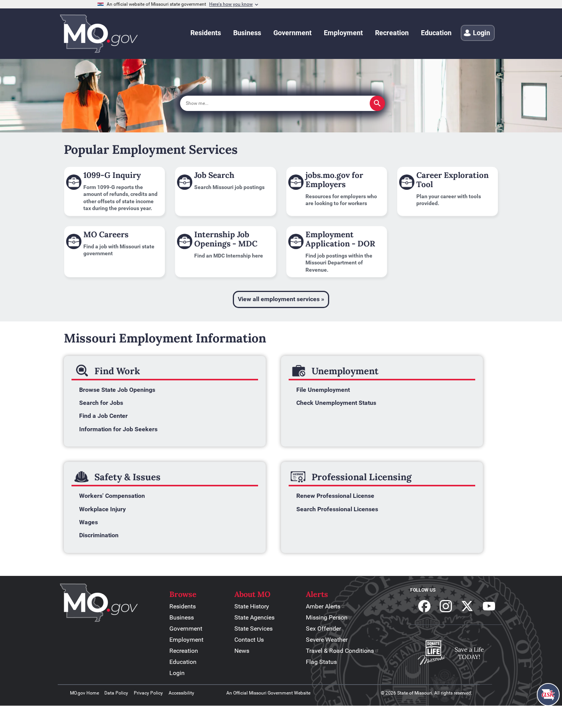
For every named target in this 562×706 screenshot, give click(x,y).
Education (183, 661)
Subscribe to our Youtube (489, 606)
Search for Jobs (101, 402)
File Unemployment (323, 389)
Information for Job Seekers (118, 429)
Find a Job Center (103, 415)
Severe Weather (327, 639)
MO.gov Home (84, 693)
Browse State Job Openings (117, 389)
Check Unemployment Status (336, 402)
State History (251, 606)
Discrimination (99, 535)
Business (181, 617)
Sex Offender (323, 628)
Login (177, 673)
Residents (182, 606)
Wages (88, 522)
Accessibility (181, 693)
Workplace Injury (102, 509)
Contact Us (249, 639)
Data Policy (116, 693)
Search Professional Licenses (337, 509)
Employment (186, 639)
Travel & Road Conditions (340, 650)
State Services (253, 628)
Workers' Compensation (112, 495)
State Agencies (254, 617)
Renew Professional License (335, 495)
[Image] (114, 603)
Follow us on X (467, 606)
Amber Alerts (323, 606)
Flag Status (321, 661)
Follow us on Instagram (445, 606)
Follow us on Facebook (424, 606)
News (241, 650)
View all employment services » (281, 299)
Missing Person (327, 617)
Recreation (183, 650)
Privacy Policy (148, 693)
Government (185, 628)
